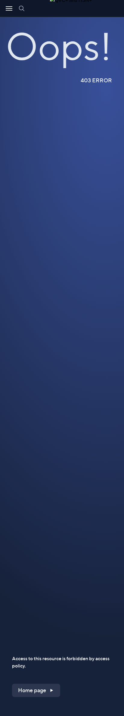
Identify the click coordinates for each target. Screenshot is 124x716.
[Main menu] (9, 8)
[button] (36, 690)
